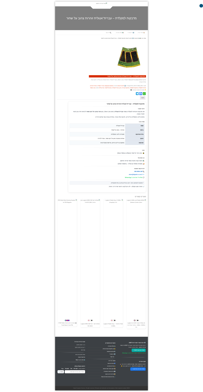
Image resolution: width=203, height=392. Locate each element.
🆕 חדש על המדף (130, 38)
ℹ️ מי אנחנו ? (131, 32)
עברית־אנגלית (115, 87)
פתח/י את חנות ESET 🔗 (138, 350)
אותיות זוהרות (93, 85)
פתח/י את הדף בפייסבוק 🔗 (137, 369)
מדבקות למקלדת (134, 87)
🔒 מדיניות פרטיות (111, 366)
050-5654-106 (138, 171)
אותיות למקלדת (142, 87)
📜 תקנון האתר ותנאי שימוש (109, 368)
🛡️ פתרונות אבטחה (111, 351)
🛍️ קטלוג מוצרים (111, 346)
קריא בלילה (101, 87)
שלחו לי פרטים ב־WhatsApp (133, 177)
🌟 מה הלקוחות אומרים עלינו (109, 348)
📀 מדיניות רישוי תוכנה (110, 374)
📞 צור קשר (108, 32)
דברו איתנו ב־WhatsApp (128, 353)
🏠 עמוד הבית (141, 32)
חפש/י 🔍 (60, 371)
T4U (71, 368)
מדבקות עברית (125, 87)
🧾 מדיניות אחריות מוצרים (109, 371)
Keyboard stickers (109, 85)
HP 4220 (76, 368)
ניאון (120, 87)
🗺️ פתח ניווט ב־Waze (80, 359)
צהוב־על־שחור (108, 87)
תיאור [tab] (142, 97)
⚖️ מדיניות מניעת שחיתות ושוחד (108, 376)
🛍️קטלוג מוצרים (120, 32)
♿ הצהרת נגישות (111, 363)
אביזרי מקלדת (100, 85)
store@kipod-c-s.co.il (135, 174)
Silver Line (93, 87)
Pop (62, 368)
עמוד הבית (143, 38)
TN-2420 (67, 368)
